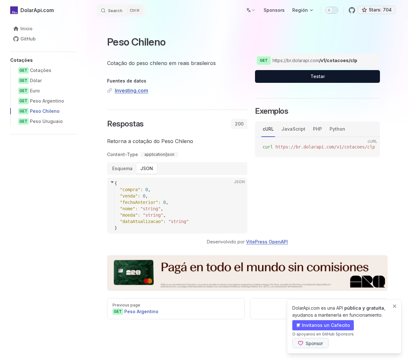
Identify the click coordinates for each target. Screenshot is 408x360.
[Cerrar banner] (394, 306)
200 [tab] (239, 123)
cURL (268, 129)
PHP (317, 129)
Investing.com (131, 90)
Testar (317, 76)
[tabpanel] (177, 184)
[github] (352, 10)
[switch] (331, 10)
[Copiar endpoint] (370, 60)
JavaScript (293, 129)
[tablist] (239, 124)
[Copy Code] (237, 187)
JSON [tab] (146, 168)
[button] (43, 60)
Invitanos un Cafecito (326, 325)
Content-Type (122, 154)
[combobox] (251, 10)
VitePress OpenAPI (267, 241)
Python (337, 129)
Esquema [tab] (122, 168)
